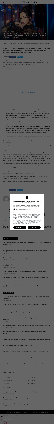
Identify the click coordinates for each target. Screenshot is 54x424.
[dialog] (27, 212)
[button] (27, 212)
